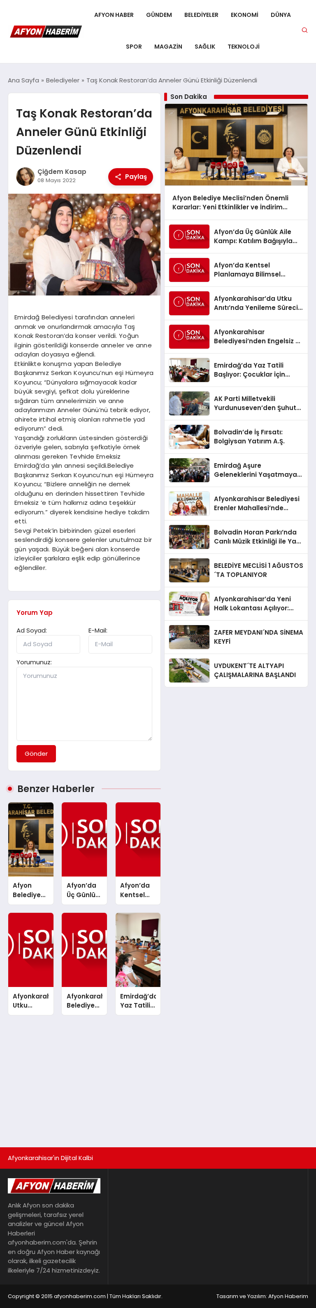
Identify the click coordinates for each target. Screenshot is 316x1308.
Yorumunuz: (34, 662)
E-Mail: (97, 630)
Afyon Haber (114, 15)
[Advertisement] (158, 1077)
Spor (134, 46)
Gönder (36, 753)
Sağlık (205, 46)
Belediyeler (201, 15)
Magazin (168, 46)
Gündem (159, 15)
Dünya (281, 15)
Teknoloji (244, 46)
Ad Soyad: (31, 630)
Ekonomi (244, 15)
